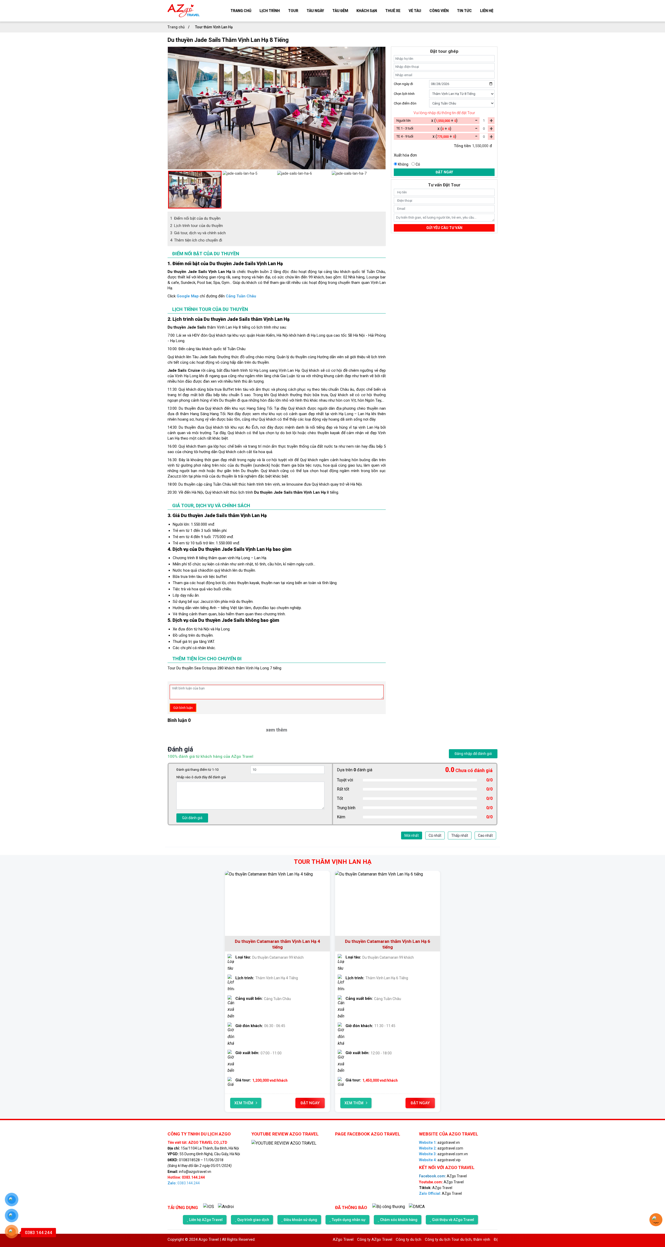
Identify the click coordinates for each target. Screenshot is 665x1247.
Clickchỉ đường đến (212, 296)
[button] (170, 189)
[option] (276, 49)
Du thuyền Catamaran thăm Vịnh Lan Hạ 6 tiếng (387, 944)
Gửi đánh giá (192, 818)
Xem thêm (244, 1103)
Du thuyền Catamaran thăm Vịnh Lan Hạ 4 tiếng (277, 944)
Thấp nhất (459, 835)
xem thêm (276, 730)
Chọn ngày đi (403, 84)
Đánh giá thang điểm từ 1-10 (197, 770)
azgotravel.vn (439, 1142)
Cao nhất (485, 835)
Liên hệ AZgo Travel (206, 1220)
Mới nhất (411, 835)
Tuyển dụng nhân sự (348, 1220)
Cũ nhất (435, 835)
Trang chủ (176, 27)
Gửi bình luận (183, 708)
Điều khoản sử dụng (300, 1220)
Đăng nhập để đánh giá (473, 754)
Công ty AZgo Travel (333, 1239)
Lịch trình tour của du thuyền (196, 225)
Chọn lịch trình (404, 94)
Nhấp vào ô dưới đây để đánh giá (201, 777)
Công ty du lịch (367, 1239)
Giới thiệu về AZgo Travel (453, 1220)
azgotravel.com (441, 1148)
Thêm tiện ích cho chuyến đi (196, 240)
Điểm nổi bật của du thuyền (195, 218)
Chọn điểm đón (405, 103)
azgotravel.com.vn (443, 1154)
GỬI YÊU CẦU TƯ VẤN (444, 228)
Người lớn (403, 120)
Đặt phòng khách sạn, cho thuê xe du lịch (488, 1239)
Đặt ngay (444, 172)
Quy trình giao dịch (253, 1220)
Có (418, 164)
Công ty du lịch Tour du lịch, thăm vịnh (416, 1239)
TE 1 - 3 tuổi (404, 128)
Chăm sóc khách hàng (398, 1220)
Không (403, 164)
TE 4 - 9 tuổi (404, 136)
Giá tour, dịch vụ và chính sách (198, 233)
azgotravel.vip (440, 1160)
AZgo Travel (443, 1176)
